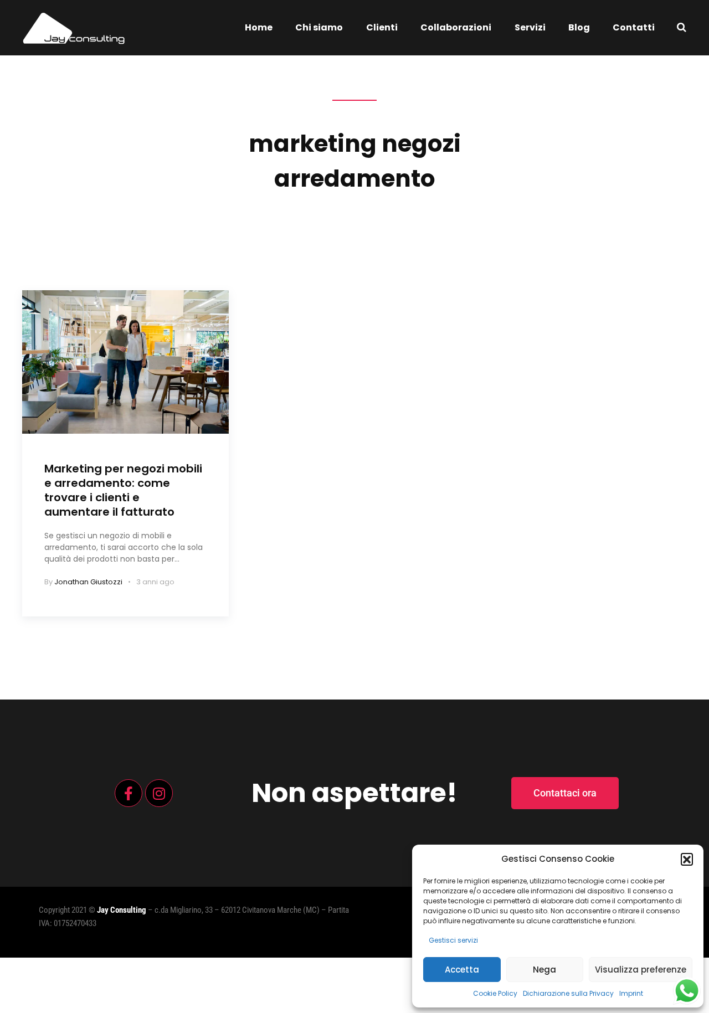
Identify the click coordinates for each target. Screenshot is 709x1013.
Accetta (462, 969)
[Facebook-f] (128, 793)
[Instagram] (159, 793)
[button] (686, 859)
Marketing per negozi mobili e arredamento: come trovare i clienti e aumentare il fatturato (123, 490)
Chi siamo (319, 27)
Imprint (631, 993)
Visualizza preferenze (640, 969)
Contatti (634, 27)
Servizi (530, 27)
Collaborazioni (455, 27)
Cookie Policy (495, 993)
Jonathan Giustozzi (88, 582)
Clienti (382, 27)
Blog (579, 27)
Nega (544, 969)
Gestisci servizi (453, 940)
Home (259, 27)
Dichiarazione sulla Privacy (568, 993)
